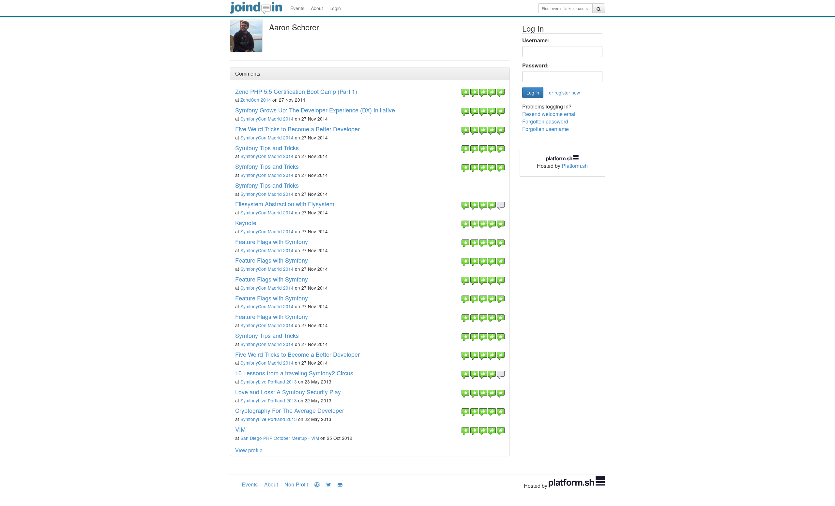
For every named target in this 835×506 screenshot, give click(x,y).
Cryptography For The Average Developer (289, 410)
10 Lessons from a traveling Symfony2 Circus (294, 373)
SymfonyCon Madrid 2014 (267, 118)
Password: (535, 65)
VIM (240, 429)
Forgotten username (545, 129)
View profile (249, 450)
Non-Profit (296, 484)
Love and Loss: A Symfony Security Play (288, 391)
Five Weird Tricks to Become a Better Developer (297, 128)
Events (297, 8)
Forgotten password (545, 121)
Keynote (245, 222)
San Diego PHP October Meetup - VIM (279, 438)
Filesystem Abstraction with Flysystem (284, 203)
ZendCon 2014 (255, 99)
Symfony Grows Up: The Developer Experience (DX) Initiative (315, 110)
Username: (535, 40)
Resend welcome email (549, 114)
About (317, 8)
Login (335, 8)
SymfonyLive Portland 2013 (268, 381)
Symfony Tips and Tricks (267, 147)
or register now (564, 92)
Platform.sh (575, 165)
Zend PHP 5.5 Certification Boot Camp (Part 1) (296, 91)
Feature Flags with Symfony (271, 241)
